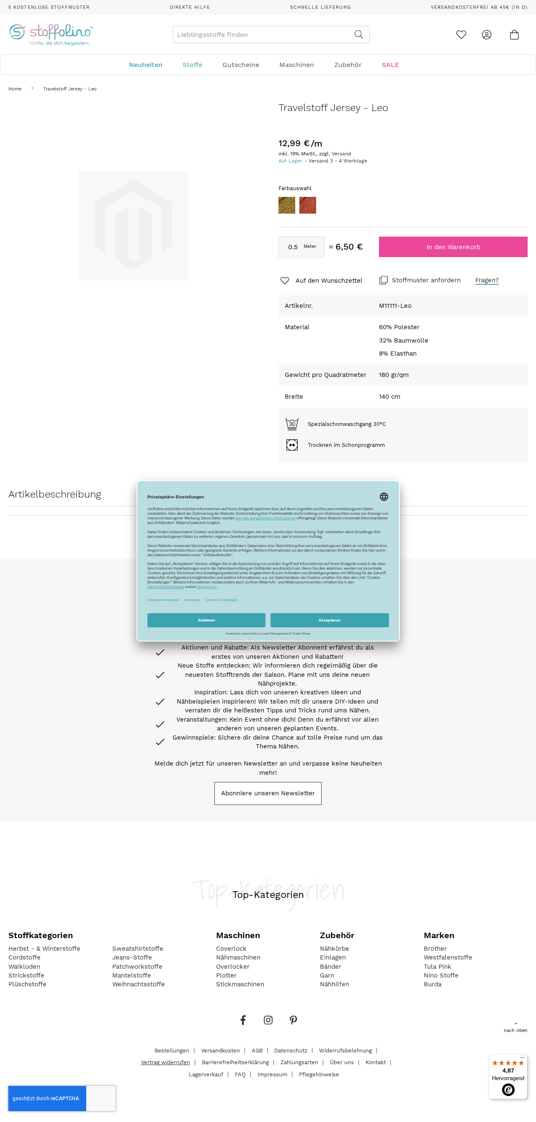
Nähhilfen (334, 984)
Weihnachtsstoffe (138, 984)
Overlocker (233, 966)
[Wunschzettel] (461, 34)
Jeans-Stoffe (132, 957)
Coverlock (231, 948)
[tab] (268, 64)
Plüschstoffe (27, 984)
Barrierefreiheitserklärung (235, 1062)
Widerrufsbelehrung (345, 1050)
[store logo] (50, 35)
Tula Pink (437, 966)
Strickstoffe (26, 975)
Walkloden (24, 966)
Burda (432, 984)
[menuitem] (150, 65)
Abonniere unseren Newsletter (268, 793)
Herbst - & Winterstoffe (44, 948)
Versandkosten (220, 1050)
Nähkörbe (334, 948)
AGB (257, 1050)
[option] (286, 205)
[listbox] (403, 207)
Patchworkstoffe (137, 966)
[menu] (268, 65)
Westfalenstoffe (448, 957)
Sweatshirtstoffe (137, 948)
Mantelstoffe (131, 975)
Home (14, 89)
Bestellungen (172, 1050)
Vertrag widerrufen (165, 1062)
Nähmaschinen (238, 957)
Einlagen (333, 957)
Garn (327, 975)
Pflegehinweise (319, 1074)
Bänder (330, 966)
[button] (320, 281)
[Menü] (523, 1060)
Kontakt (376, 1062)
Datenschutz (290, 1050)
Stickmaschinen (240, 984)
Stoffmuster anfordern (426, 280)
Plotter (226, 975)
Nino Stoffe (441, 975)
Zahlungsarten (299, 1062)
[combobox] (271, 34)
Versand (341, 154)
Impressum (272, 1074)
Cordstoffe (24, 957)
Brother (435, 948)
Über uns (342, 1062)
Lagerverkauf (206, 1074)
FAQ (240, 1074)
